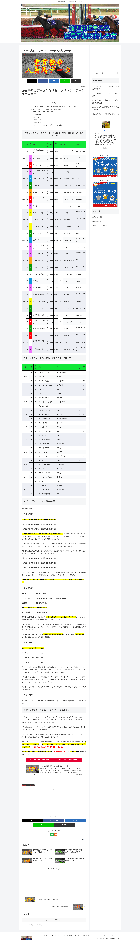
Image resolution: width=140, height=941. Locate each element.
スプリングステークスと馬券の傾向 (43, 112)
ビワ (105, 130)
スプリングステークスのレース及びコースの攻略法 (47, 125)
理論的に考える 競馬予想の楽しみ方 (83, 936)
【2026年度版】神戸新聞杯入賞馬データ (105, 114)
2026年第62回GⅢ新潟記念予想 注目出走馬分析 (105, 108)
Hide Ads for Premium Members (111, 936)
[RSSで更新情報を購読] (55, 834)
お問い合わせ (45, 936)
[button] (76, 81)
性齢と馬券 (37, 122)
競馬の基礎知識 (68, 936)
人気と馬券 (37, 114)
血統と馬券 (37, 119)
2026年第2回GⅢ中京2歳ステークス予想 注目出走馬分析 (105, 101)
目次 (51, 103)
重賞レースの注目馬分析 (28, 785)
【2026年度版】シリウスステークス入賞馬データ (105, 94)
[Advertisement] (54, 802)
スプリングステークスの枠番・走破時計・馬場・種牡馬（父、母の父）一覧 (55, 106)
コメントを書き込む (54, 920)
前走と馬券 (37, 117)
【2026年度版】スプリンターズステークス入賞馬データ (105, 88)
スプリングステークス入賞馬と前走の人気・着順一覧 (48, 109)
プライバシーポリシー (56, 936)
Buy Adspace (98, 936)
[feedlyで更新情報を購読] (52, 834)
